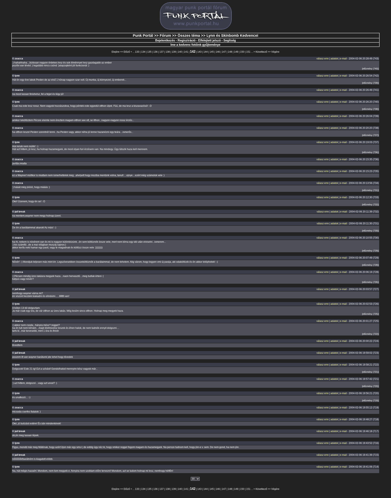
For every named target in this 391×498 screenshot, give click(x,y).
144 (205, 51)
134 (143, 51)
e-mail (343, 58)
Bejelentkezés (165, 40)
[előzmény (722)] (370, 334)
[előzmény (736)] (370, 152)
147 (224, 51)
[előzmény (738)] (370, 109)
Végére (275, 51)
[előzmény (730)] (370, 230)
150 (242, 51)
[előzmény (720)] (370, 386)
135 (149, 51)
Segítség (229, 40)
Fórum (165, 35)
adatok (334, 58)
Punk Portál (143, 35)
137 (161, 51)
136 (155, 51)
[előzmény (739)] (370, 83)
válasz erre (322, 58)
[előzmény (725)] (370, 314)
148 (230, 51)
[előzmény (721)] (370, 372)
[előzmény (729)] (370, 250)
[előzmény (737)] (370, 135)
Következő (261, 51)
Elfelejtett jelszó (209, 40)
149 (236, 51)
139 (174, 51)
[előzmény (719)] (370, 400)
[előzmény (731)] (370, 190)
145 (212, 51)
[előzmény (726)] (370, 282)
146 (218, 51)
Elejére (116, 51)
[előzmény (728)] (370, 265)
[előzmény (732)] (370, 204)
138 (168, 51)
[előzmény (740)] (370, 68)
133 (137, 51)
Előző (127, 51)
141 (186, 51)
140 (180, 51)
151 (248, 51)
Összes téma (189, 35)
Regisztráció (187, 40)
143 (199, 51)
